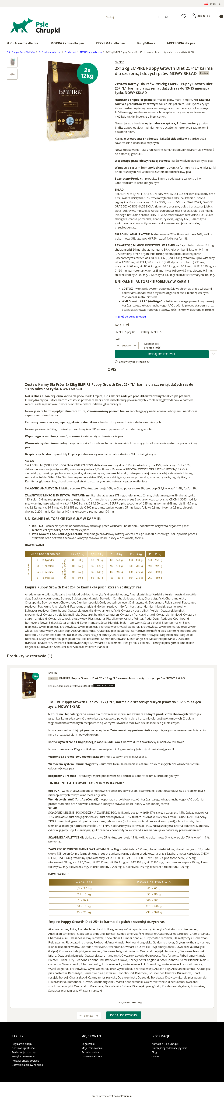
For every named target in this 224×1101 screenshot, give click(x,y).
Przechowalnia (90, 1052)
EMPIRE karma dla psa (91, 52)
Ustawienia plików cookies (27, 1064)
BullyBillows (146, 43)
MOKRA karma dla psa (67, 43)
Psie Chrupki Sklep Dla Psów (21, 52)
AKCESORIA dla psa (181, 43)
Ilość (117, 339)
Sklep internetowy (112, 1095)
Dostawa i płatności (23, 1048)
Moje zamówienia (92, 1048)
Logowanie (88, 1043)
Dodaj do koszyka (162, 354)
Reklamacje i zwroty (24, 1052)
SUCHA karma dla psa (22, 43)
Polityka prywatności (24, 1056)
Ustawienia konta (92, 1056)
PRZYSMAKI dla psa (110, 43)
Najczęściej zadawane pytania (169, 1048)
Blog (154, 1052)
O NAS (155, 1056)
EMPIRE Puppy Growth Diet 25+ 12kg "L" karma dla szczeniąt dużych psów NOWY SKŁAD (122, 678)
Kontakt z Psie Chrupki (165, 1043)
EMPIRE (119, 62)
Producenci (70, 52)
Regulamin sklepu (22, 1043)
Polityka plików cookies (25, 1060)
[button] (166, 17)
